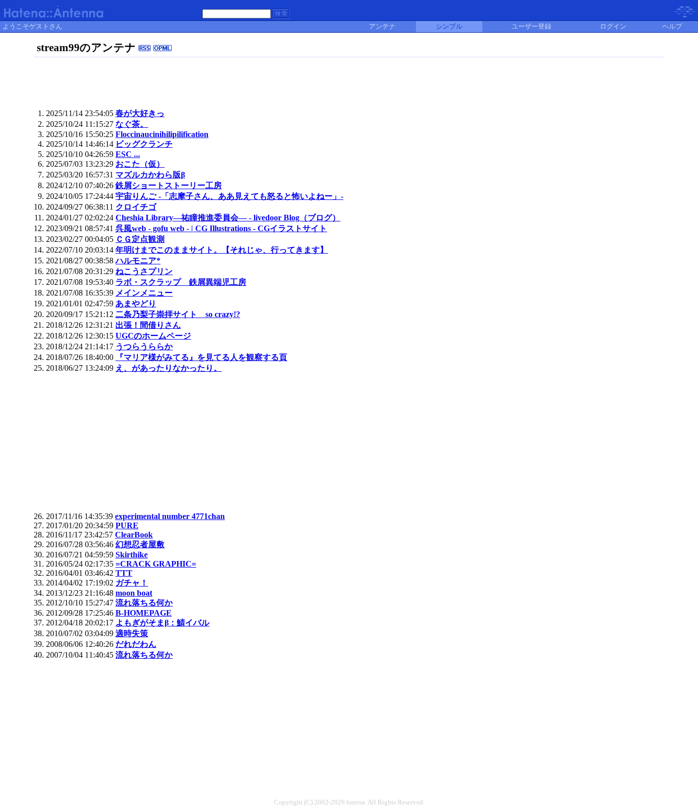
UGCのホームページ (153, 335)
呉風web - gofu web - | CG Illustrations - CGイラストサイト (221, 228)
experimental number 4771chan (170, 516)
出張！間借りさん (148, 325)
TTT (123, 573)
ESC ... (127, 154)
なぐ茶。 (131, 124)
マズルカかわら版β (150, 174)
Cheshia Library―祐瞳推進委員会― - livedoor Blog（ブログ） (227, 217)
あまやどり (135, 303)
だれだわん (135, 644)
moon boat (133, 593)
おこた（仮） (140, 164)
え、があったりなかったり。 (168, 368)
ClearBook (134, 534)
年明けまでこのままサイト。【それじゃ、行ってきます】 (221, 249)
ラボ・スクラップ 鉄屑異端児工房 (180, 282)
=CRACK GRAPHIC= (155, 563)
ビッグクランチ (144, 144)
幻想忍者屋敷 (140, 544)
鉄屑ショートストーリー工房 (168, 185)
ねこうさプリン (144, 271)
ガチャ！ (131, 582)
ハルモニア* (137, 260)
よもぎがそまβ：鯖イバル (162, 622)
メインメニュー (144, 292)
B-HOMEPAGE (143, 613)
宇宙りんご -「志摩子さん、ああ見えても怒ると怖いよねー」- (229, 196)
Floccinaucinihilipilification (161, 134)
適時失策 (131, 633)
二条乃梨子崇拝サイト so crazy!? (177, 314)
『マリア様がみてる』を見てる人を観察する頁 (201, 357)
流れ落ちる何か (144, 602)
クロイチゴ (135, 207)
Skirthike (131, 554)
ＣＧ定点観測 (140, 239)
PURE (126, 525)
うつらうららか (144, 346)
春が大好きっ (140, 113)
